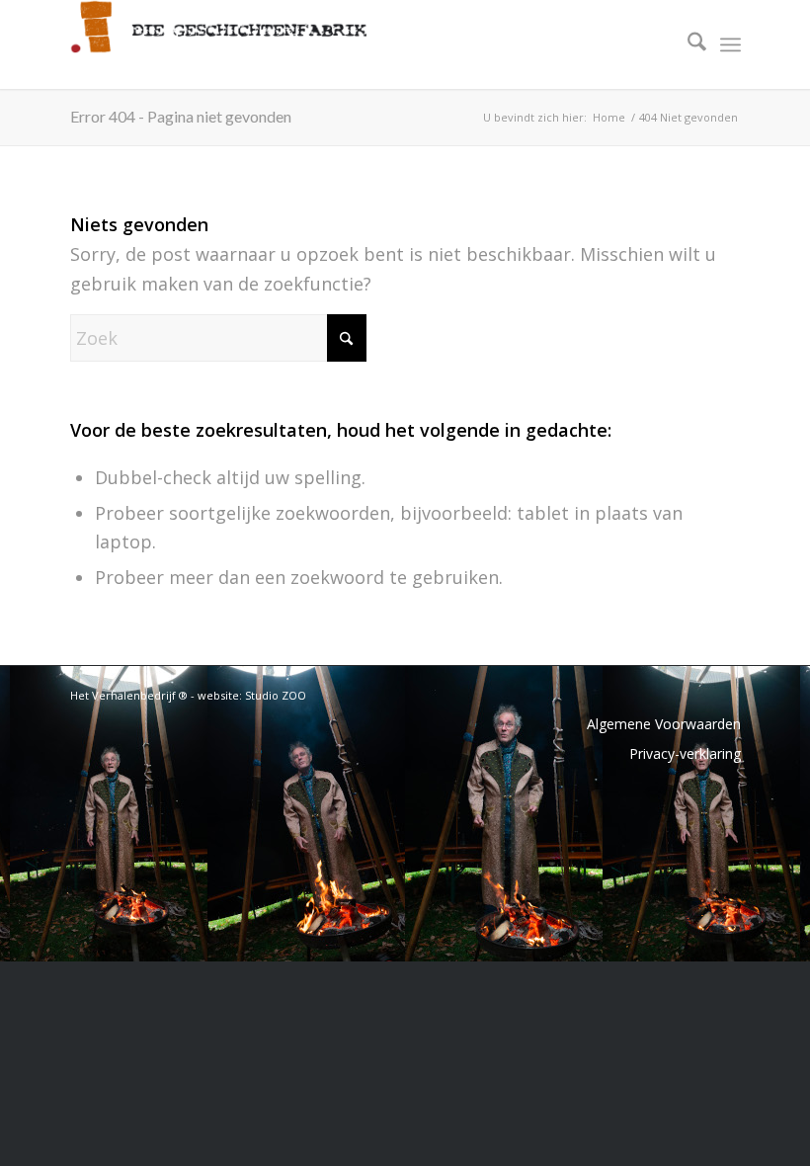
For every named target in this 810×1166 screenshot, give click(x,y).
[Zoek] (687, 44)
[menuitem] (687, 44)
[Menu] (730, 44)
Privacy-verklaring (685, 753)
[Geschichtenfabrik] (218, 44)
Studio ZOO (275, 695)
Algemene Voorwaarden (664, 723)
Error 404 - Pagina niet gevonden (180, 116)
